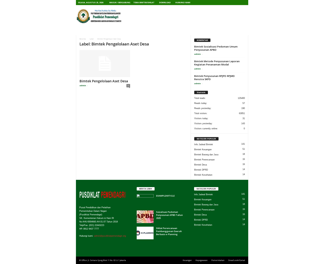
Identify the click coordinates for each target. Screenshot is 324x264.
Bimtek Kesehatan (203, 175)
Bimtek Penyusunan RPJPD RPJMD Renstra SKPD (214, 77)
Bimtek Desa (200, 164)
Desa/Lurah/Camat (236, 260)
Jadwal (166, 31)
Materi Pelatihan (126, 31)
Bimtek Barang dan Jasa (206, 154)
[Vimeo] (233, 2)
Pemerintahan (217, 260)
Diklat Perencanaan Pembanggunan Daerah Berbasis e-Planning (169, 231)
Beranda (87, 31)
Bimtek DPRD (201, 170)
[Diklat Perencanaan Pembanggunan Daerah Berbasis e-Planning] (145, 233)
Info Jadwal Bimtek (203, 144)
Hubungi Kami (182, 2)
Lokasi (149, 31)
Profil (102, 31)
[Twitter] (228, 2)
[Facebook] (223, 2)
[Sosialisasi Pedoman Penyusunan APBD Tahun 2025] (145, 216)
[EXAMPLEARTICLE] (145, 200)
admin (82, 85)
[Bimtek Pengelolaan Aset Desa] (104, 63)
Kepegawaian (202, 260)
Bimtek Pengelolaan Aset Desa (103, 81)
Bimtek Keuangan (203, 149)
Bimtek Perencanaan (204, 159)
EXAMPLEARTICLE (165, 195)
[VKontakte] (238, 2)
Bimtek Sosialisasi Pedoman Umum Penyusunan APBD (216, 48)
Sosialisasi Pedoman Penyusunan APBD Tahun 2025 (169, 215)
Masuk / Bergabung (119, 2)
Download (165, 2)
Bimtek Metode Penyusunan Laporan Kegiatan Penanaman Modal (217, 62)
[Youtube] (244, 2)
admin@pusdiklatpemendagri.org (110, 236)
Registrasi (185, 31)
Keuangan (187, 260)
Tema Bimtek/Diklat (143, 2)
